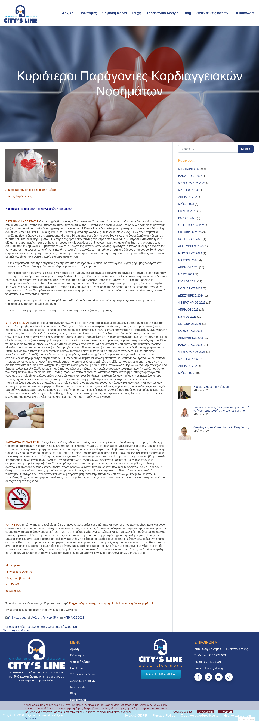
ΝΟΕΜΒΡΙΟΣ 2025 (190, 330)
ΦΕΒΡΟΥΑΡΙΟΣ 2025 (191, 302)
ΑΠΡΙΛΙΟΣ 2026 (188, 365)
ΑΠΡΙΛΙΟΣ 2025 (188, 309)
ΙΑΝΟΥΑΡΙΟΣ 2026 (190, 344)
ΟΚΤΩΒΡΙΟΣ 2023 (190, 232)
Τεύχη (136, 13)
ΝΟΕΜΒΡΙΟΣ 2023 (190, 239)
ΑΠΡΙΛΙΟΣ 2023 (74, 617)
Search (245, 148)
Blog (187, 13)
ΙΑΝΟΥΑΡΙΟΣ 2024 (190, 253)
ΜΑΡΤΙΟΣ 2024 (188, 260)
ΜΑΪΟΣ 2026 (186, 372)
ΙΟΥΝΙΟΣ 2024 (187, 281)
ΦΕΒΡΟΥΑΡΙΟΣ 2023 (191, 182)
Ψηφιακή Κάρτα (114, 13)
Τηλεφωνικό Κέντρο (162, 13)
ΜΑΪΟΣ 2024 (186, 274)
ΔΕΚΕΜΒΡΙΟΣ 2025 (191, 337)
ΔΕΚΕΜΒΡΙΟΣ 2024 (191, 295)
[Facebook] (198, 677)
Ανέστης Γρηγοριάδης (45, 617)
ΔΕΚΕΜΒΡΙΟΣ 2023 (191, 246)
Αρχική (67, 13)
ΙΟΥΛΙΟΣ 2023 (187, 218)
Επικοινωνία (243, 13)
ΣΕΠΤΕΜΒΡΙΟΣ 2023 (191, 225)
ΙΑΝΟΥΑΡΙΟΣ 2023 (190, 175)
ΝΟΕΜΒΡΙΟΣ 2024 (190, 288)
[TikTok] (229, 677)
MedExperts (77, 687)
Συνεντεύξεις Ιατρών (212, 13)
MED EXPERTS (188, 168)
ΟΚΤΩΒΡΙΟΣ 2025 (190, 323)
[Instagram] (208, 677)
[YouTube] (219, 677)
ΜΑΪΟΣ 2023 (186, 204)
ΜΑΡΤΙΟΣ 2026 (188, 358)
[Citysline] (20, 14)
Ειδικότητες (88, 13)
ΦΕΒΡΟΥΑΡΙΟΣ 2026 (191, 351)
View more (30, 718)
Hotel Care (77, 668)
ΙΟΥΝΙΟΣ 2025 (187, 316)
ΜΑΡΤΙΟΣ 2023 (188, 189)
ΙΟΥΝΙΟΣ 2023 (187, 211)
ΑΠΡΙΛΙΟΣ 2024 (188, 267)
